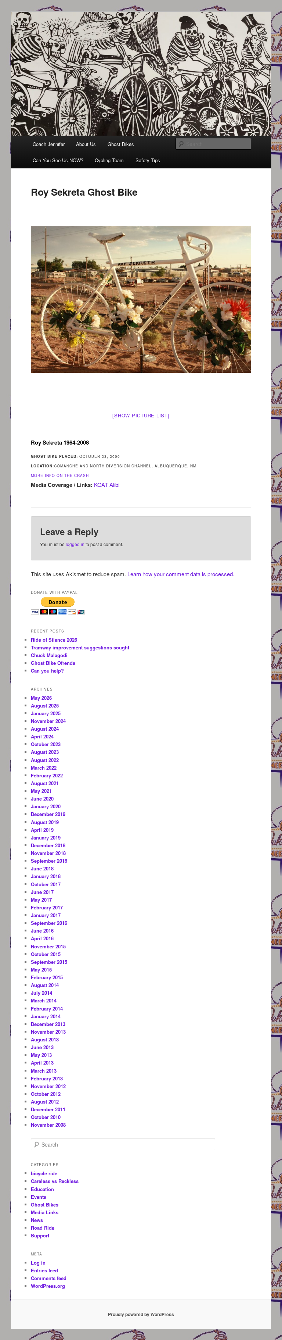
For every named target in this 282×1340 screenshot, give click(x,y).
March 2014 (44, 1000)
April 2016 (42, 938)
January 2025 (46, 713)
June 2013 (42, 1047)
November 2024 (48, 720)
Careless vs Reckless (55, 1180)
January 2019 (46, 837)
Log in (38, 1262)
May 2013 (41, 1054)
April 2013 (42, 1062)
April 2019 (42, 829)
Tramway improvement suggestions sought (80, 647)
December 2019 (48, 813)
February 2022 (47, 775)
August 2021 (45, 783)
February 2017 (47, 907)
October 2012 (46, 1093)
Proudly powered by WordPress (141, 1314)
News (37, 1219)
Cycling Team (109, 160)
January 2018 (46, 876)
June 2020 (42, 798)
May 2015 (41, 969)
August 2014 (45, 984)
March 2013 (44, 1070)
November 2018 (48, 852)
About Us (86, 143)
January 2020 (46, 806)
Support (40, 1235)
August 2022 (45, 759)
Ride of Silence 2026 (54, 639)
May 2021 (41, 790)
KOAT (101, 484)
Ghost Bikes (121, 143)
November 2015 (48, 946)
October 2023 (46, 744)
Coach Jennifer (49, 143)
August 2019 (45, 822)
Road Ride (42, 1227)
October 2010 (46, 1116)
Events (38, 1196)
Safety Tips (147, 160)
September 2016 (49, 922)
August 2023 (45, 751)
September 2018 (49, 860)
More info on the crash (60, 475)
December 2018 (48, 845)
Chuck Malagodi (49, 655)
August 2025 (45, 705)
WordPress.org (48, 1285)
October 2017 (46, 884)
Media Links (44, 1212)
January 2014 (46, 1016)
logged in (75, 544)
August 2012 (45, 1101)
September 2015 (49, 961)
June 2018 (42, 868)
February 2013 (47, 1078)
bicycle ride (44, 1173)
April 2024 (42, 736)
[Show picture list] (140, 415)
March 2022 (44, 767)
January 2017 (46, 915)
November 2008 (48, 1124)
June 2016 (42, 930)
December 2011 (48, 1109)
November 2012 (48, 1086)
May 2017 (41, 899)
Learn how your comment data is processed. (180, 574)
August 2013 (45, 1039)
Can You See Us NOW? (58, 160)
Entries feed (44, 1270)
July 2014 (41, 992)
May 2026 (41, 697)
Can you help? (47, 670)
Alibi (114, 484)
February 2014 (47, 1008)
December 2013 (48, 1023)
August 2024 (45, 728)
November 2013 (48, 1031)
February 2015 (47, 977)
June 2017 (42, 891)
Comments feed (48, 1278)
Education (42, 1189)
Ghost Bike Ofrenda (53, 662)
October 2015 (46, 954)
